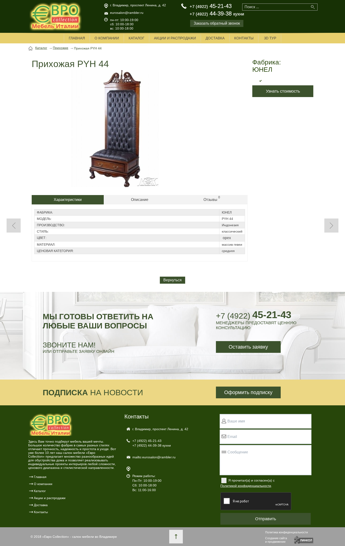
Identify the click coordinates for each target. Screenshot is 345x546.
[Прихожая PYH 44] (115, 186)
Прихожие (60, 48)
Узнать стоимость (283, 91)
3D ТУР (270, 38)
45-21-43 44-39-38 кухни (151, 443)
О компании (107, 38)
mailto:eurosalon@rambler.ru (154, 457)
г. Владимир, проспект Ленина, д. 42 (138, 5)
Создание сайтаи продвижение (276, 540)
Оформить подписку (248, 392)
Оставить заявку (248, 347)
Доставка (215, 38)
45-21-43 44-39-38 (217, 10)
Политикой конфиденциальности (245, 486)
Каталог (136, 38)
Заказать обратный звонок (217, 23)
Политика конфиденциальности (286, 532)
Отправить (265, 518)
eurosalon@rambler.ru (126, 13)
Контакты (243, 38)
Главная (77, 38)
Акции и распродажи (175, 38)
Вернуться (172, 280)
